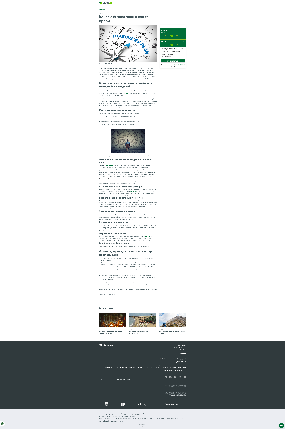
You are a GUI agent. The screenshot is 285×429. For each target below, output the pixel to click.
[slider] (171, 36)
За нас (167, 3)
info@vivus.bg (181, 345)
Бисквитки (119, 377)
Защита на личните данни (123, 379)
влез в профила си (179, 64)
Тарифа (101, 379)
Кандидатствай (172, 61)
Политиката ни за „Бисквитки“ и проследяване (177, 395)
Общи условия (102, 377)
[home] (107, 3)
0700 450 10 (182, 347)
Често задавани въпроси (178, 3)
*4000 (184, 349)
